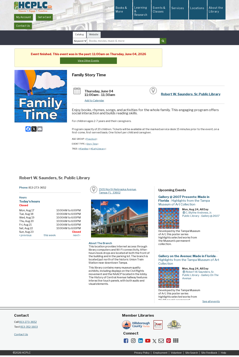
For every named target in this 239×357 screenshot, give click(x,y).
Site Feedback (209, 352)
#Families (83, 149)
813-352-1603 (29, 326)
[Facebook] (127, 341)
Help (223, 352)
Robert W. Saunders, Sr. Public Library (190, 94)
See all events (211, 301)
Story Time (92, 144)
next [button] (76, 235)
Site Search (191, 352)
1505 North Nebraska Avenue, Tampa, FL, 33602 (118, 191)
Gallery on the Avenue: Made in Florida (188, 259)
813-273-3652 (28, 321)
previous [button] (26, 235)
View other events (88, 60)
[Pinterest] (169, 341)
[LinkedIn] (141, 341)
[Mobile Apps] (176, 341)
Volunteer (176, 352)
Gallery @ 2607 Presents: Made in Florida (184, 200)
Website (93, 34)
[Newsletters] (162, 341)
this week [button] (50, 235)
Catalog (79, 34)
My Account (23, 17)
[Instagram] (134, 341)
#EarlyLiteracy (98, 149)
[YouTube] (149, 341)
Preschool (91, 139)
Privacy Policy (142, 352)
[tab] (79, 35)
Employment (160, 352)
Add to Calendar (94, 100)
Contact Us (23, 25)
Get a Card (44, 17)
